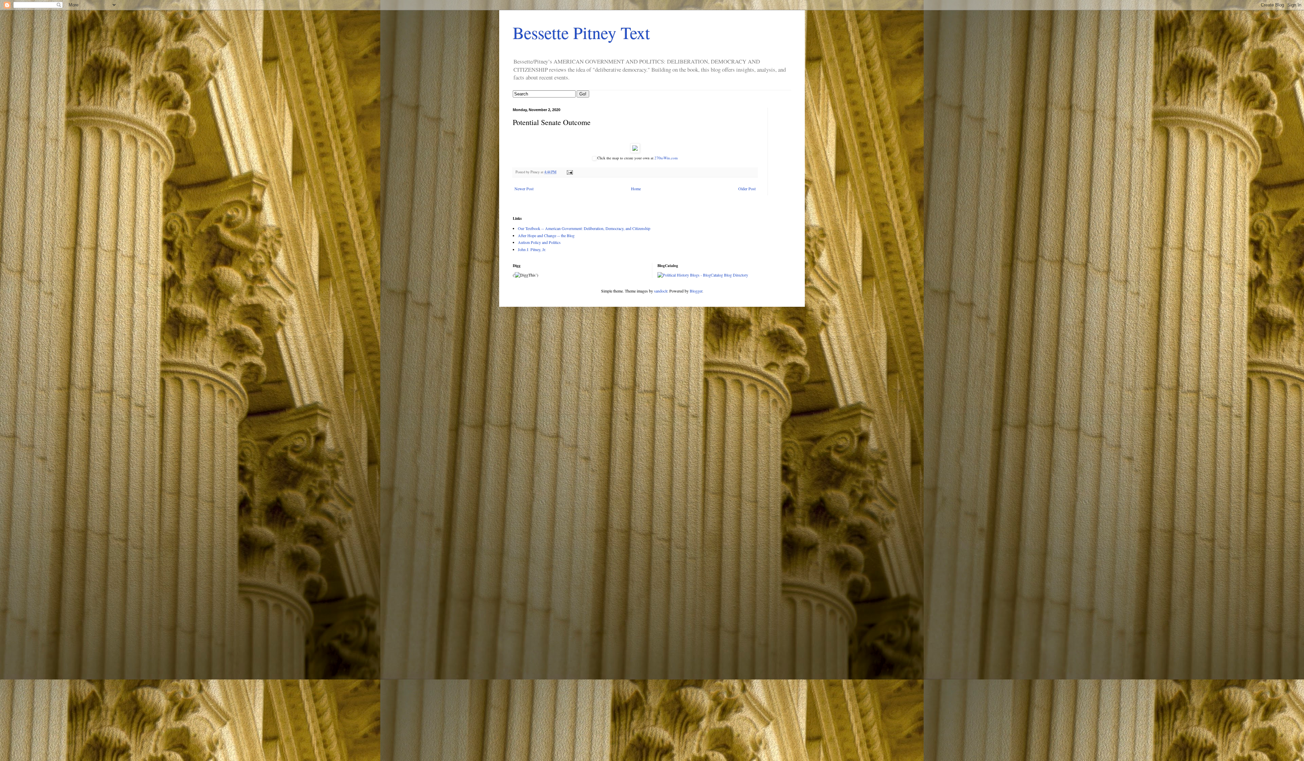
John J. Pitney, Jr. (532, 249)
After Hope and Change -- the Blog (546, 235)
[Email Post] (569, 172)
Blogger (696, 291)
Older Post (747, 188)
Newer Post (523, 188)
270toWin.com (666, 157)
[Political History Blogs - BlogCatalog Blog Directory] (702, 275)
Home (636, 188)
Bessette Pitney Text (581, 32)
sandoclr (660, 291)
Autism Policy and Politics (539, 242)
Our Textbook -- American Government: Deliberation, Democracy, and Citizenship (584, 228)
